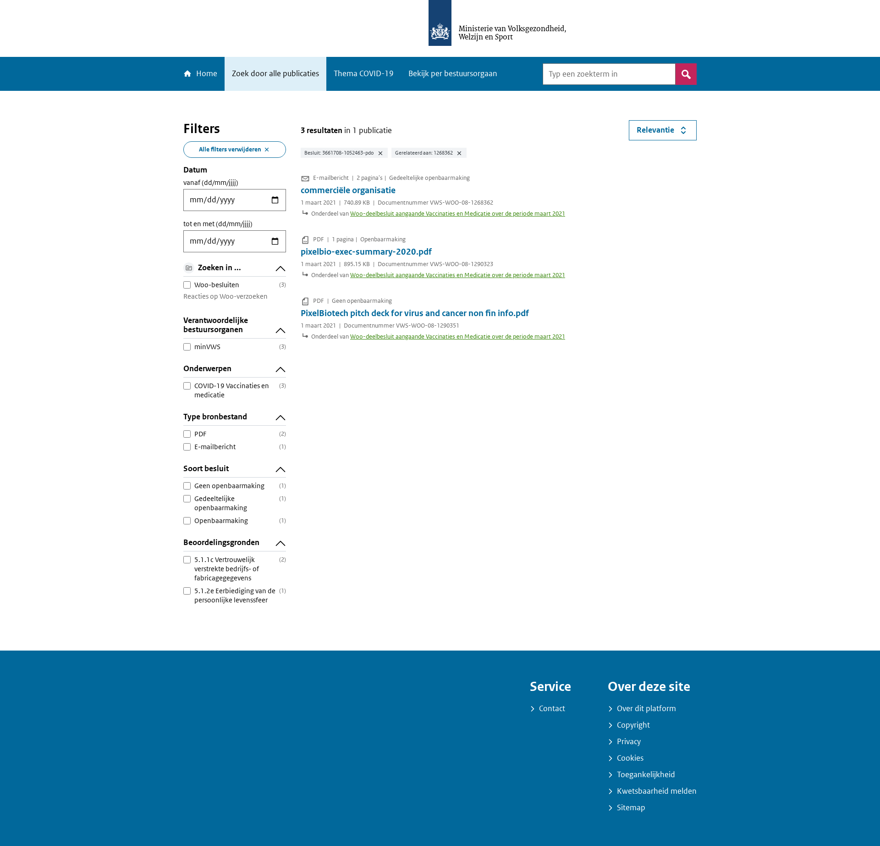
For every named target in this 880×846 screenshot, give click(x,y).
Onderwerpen (207, 368)
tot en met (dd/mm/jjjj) (218, 224)
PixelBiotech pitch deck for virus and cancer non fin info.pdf (415, 313)
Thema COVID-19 (364, 73)
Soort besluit (206, 468)
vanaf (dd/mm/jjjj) (210, 182)
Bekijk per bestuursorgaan (452, 73)
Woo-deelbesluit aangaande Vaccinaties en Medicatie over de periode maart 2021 (457, 213)
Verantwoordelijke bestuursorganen (215, 325)
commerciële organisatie (348, 190)
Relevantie (667, 132)
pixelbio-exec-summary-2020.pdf (366, 251)
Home (205, 73)
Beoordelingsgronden (221, 542)
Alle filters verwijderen (230, 149)
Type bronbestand (215, 417)
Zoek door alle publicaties (275, 73)
